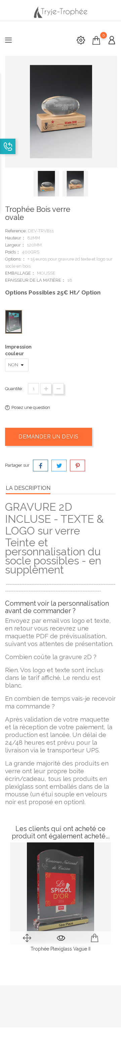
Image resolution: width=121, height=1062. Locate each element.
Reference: (16, 230)
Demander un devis (48, 436)
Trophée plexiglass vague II (60, 949)
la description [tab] (28, 488)
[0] (96, 41)
